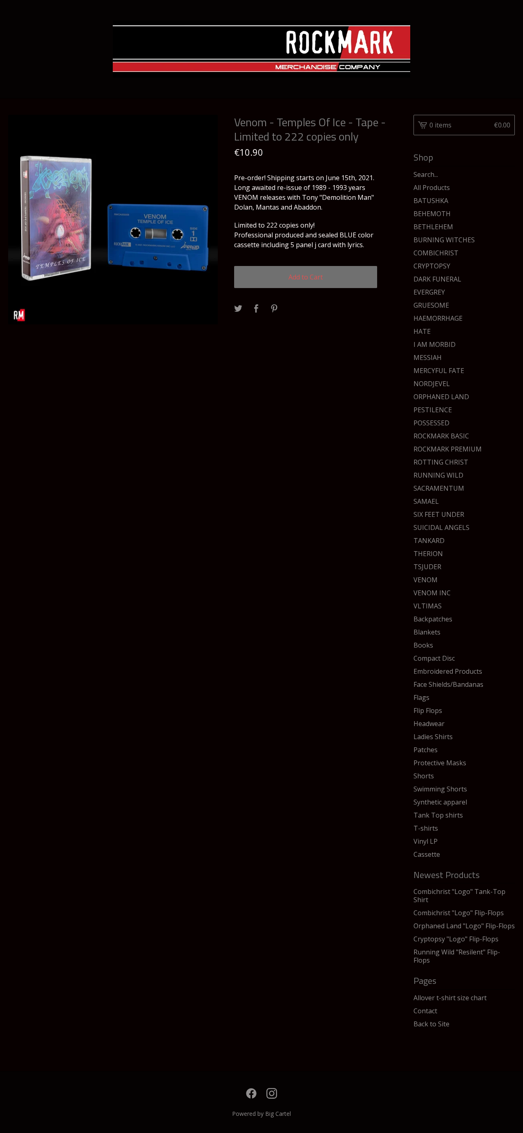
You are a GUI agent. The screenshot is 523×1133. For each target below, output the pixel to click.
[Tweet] (238, 308)
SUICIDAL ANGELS (441, 527)
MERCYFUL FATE (438, 370)
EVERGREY (429, 292)
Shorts (423, 775)
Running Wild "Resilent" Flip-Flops (456, 956)
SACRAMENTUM (438, 488)
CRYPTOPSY (431, 265)
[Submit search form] (509, 174)
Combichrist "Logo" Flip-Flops (458, 912)
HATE (422, 331)
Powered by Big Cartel (261, 1113)
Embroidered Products (447, 671)
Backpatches (432, 619)
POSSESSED (431, 422)
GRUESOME (431, 305)
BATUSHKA (430, 200)
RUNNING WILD (438, 475)
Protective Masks (439, 762)
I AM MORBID (434, 344)
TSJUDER (427, 566)
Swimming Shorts (440, 788)
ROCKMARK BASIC (441, 435)
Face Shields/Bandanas (448, 684)
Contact (425, 1010)
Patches (425, 749)
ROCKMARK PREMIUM (447, 449)
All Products (431, 187)
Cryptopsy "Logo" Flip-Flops (455, 938)
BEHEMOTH (432, 213)
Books (423, 645)
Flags (421, 697)
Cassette (426, 854)
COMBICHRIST (435, 252)
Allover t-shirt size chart (450, 997)
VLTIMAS (427, 605)
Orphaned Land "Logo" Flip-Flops (464, 925)
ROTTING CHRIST (440, 462)
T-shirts (425, 828)
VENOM (425, 579)
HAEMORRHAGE (438, 318)
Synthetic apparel (440, 802)
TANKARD (429, 540)
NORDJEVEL (431, 383)
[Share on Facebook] (256, 308)
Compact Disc (434, 658)
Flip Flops (427, 710)
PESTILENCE (432, 409)
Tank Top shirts (438, 815)
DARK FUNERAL (437, 279)
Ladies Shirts (433, 736)
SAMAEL (426, 501)
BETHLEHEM (433, 226)
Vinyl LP (425, 841)
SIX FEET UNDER (438, 514)
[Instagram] (271, 1093)
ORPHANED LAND (441, 396)
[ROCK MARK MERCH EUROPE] (261, 49)
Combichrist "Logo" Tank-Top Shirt (459, 895)
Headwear (429, 723)
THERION (428, 553)
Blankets (426, 632)
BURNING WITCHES (444, 239)
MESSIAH (427, 357)
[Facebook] (251, 1093)
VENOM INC (432, 592)
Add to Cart (305, 277)
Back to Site (431, 1023)
